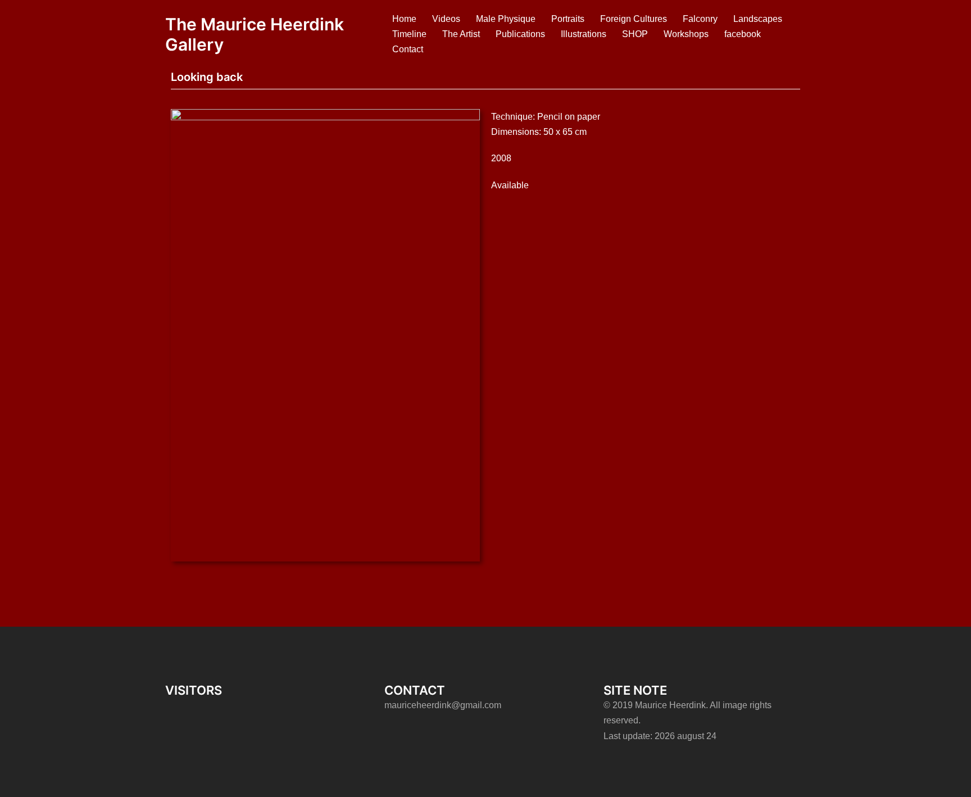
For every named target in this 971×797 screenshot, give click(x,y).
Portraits (567, 19)
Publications (520, 34)
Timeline (409, 34)
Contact (407, 49)
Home (404, 19)
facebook (742, 34)
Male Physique (506, 19)
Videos (446, 19)
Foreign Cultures (633, 19)
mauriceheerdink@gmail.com (442, 705)
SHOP (635, 34)
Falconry (700, 19)
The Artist (461, 34)
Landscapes (757, 19)
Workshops (686, 34)
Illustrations (583, 34)
